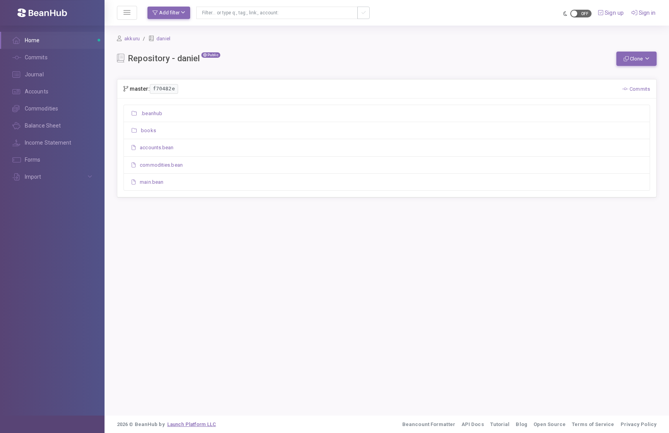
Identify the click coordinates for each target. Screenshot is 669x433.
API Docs (472, 424)
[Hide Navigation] (127, 13)
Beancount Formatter (428, 424)
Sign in (646, 12)
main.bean (151, 182)
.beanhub (151, 113)
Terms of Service (593, 424)
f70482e (164, 88)
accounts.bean (156, 147)
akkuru (132, 38)
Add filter (169, 13)
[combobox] (277, 13)
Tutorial (500, 424)
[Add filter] (363, 13)
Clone (636, 59)
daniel (163, 38)
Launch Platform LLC (191, 424)
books (148, 130)
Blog (521, 424)
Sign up (613, 12)
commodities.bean (161, 165)
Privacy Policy (639, 424)
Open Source (549, 424)
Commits (639, 89)
